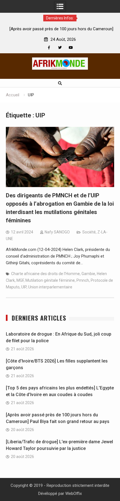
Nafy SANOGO (57, 232)
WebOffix (73, 493)
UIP (24, 287)
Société (89, 232)
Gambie (88, 273)
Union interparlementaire (50, 287)
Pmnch (82, 280)
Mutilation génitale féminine (50, 280)
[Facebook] (49, 47)
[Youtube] (71, 47)
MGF (20, 280)
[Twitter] (60, 47)
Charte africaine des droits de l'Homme (45, 273)
